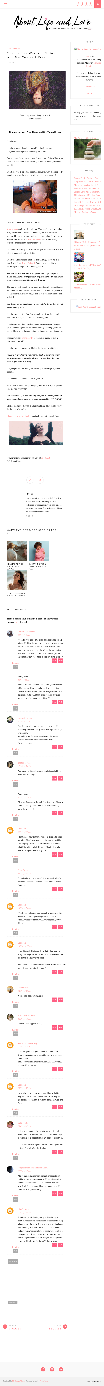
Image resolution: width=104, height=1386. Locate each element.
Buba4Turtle (23, 1123)
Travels (81, 209)
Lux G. (30, 494)
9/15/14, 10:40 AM (25, 1019)
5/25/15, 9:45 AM (24, 1171)
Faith (81, 181)
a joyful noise (23, 1209)
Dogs (76, 181)
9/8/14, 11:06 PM (24, 797)
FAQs (89, 93)
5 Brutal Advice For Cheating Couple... (15, 566)
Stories (92, 205)
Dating (98, 178)
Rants (76, 202)
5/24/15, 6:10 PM (24, 1126)
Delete (54, 660)
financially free (28, 338)
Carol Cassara (24, 870)
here (18, 622)
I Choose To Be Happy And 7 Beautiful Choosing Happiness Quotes (87, 245)
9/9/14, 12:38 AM (24, 832)
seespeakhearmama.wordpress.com (33, 1168)
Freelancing (85, 185)
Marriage (92, 195)
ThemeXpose (44, 1381)
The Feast (45, 458)
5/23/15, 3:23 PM (24, 1088)
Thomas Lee (23, 988)
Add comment (13, 1261)
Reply (61, 660)
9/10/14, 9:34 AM (24, 908)
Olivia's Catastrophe (26, 631)
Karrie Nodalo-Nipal (26, 1015)
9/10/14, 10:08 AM (25, 946)
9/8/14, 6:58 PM (24, 721)
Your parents (12, 229)
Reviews (93, 202)
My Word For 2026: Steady (86, 138)
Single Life (83, 205)
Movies (81, 198)
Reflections (84, 202)
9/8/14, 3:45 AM (24, 635)
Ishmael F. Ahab (25, 763)
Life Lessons (13, 48)
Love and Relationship (91, 192)
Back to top (93, 1382)
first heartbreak (34, 239)
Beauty (77, 178)
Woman (93, 212)
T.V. (76, 209)
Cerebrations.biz (25, 718)
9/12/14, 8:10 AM (24, 991)
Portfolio (94, 198)
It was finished (28, 263)
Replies (15, 663)
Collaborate (90, 86)
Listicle (77, 192)
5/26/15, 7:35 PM (24, 1213)
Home (84, 188)
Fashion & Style (91, 181)
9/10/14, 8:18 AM (24, 874)
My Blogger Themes (18, 1381)
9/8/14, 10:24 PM (24, 766)
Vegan (87, 209)
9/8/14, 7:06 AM (24, 680)
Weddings (85, 212)
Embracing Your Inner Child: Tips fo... (37, 566)
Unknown (22, 829)
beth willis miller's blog (27, 1043)
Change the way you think (18, 416)
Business (90, 178)
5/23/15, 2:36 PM (24, 1047)
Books (83, 178)
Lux (87, 56)
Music (87, 198)
